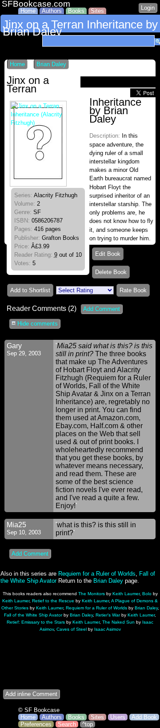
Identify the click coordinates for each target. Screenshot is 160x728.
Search (67, 724)
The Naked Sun (118, 622)
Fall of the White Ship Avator (33, 615)
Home (28, 11)
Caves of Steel (71, 629)
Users (117, 717)
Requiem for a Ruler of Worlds (97, 573)
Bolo (147, 593)
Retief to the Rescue (53, 600)
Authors (52, 11)
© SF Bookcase (39, 710)
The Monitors (91, 593)
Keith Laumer (126, 593)
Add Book (144, 717)
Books (76, 11)
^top (87, 724)
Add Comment (101, 309)
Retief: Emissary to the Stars (36, 622)
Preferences (36, 724)
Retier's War (108, 615)
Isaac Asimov (107, 629)
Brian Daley (51, 64)
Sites (97, 11)
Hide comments (37, 323)
